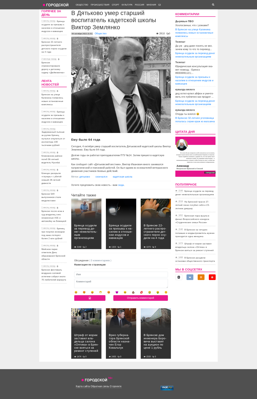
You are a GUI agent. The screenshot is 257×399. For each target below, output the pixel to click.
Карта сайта (83, 386)
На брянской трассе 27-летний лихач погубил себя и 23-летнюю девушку (192, 205)
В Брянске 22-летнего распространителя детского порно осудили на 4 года (54, 45)
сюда (121, 185)
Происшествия (100, 5)
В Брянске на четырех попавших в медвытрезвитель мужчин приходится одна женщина (195, 233)
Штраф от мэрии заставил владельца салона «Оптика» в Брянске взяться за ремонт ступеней (194, 246)
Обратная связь (100, 386)
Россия (139, 5)
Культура (127, 5)
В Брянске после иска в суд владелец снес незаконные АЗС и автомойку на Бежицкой (53, 214)
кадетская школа (122, 176)
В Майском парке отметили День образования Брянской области (53, 252)
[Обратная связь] (159, 4)
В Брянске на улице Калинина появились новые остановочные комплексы (52, 98)
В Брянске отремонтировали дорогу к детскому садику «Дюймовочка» (53, 66)
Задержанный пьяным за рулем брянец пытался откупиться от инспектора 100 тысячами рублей (53, 138)
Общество (82, 5)
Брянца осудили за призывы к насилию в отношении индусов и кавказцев (194, 80)
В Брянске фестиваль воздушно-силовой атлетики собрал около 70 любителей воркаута (53, 273)
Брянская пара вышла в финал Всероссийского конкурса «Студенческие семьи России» (192, 219)
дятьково (84, 176)
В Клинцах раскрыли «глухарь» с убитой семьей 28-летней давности (51, 176)
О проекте (116, 386)
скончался (101, 176)
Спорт (115, 5)
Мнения (151, 5)
